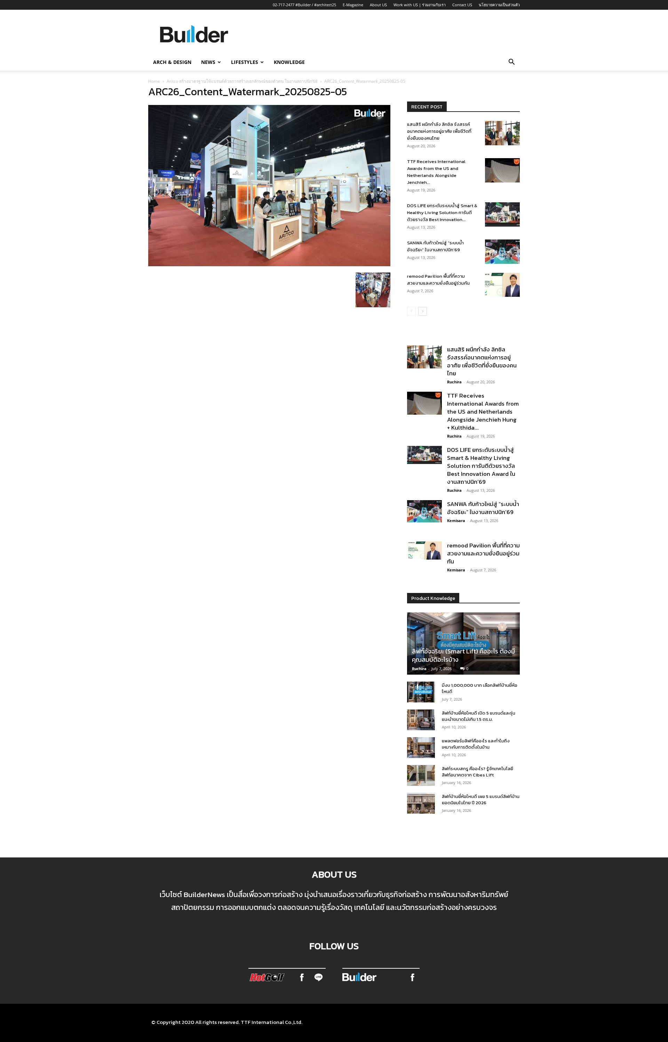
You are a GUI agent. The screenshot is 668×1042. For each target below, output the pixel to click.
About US (378, 4)
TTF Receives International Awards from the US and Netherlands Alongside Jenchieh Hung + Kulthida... (483, 411)
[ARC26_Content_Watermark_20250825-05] (269, 264)
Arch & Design (172, 62)
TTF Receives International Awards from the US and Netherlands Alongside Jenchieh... (436, 172)
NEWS (208, 62)
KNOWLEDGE (289, 62)
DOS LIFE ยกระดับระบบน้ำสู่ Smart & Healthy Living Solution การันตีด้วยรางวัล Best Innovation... (442, 212)
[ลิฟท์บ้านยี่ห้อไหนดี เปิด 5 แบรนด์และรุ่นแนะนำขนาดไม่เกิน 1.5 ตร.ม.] (421, 719)
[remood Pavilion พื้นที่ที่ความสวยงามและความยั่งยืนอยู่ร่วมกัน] (502, 285)
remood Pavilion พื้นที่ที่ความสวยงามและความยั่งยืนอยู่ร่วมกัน (438, 279)
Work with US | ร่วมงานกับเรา (419, 4)
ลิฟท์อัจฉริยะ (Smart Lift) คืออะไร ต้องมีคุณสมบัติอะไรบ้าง (463, 655)
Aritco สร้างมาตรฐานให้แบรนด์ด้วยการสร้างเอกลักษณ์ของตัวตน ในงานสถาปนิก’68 (242, 81)
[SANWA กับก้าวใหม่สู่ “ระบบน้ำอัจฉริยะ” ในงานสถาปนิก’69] (502, 251)
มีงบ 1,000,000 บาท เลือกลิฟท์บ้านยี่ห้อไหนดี (479, 688)
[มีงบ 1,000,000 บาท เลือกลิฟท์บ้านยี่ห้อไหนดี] (421, 692)
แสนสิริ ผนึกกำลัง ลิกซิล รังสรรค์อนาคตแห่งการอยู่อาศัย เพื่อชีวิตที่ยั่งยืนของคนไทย (439, 131)
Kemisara (456, 520)
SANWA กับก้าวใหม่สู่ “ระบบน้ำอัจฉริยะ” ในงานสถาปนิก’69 (435, 246)
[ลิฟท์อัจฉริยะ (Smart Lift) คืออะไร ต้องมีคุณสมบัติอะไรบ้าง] (463, 643)
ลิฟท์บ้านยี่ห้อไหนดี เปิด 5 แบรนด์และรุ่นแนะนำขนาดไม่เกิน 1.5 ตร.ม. (478, 716)
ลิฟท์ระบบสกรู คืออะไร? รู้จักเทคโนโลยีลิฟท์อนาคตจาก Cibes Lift (477, 771)
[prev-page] (411, 311)
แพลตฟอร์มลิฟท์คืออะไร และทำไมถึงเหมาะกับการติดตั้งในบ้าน (476, 744)
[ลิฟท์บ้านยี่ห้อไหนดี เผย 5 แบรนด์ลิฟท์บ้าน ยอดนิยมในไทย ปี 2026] (421, 803)
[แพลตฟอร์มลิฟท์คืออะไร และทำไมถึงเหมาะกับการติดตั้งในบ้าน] (421, 747)
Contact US (462, 4)
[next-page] (422, 311)
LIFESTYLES (244, 62)
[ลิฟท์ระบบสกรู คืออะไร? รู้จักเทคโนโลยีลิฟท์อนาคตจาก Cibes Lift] (421, 775)
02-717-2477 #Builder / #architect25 (304, 4)
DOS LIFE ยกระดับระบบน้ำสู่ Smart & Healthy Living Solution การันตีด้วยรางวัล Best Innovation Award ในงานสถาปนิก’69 (481, 465)
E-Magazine (353, 4)
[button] (511, 62)
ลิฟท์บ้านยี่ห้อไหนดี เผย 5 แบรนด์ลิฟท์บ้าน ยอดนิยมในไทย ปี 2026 (480, 799)
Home (154, 81)
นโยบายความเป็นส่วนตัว (499, 4)
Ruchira (454, 381)
